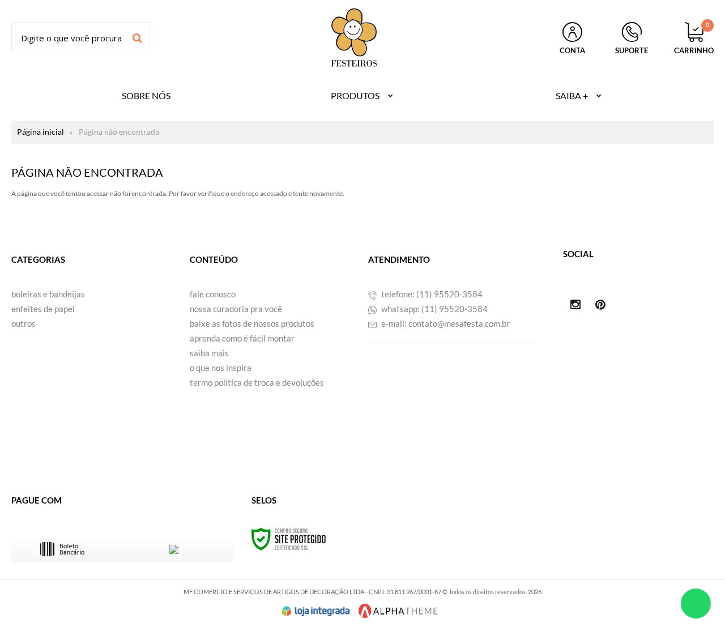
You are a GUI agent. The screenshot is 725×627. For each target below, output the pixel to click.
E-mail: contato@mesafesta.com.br (444, 323)
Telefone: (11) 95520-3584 (431, 294)
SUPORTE (631, 50)
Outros (23, 323)
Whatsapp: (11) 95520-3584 (433, 309)
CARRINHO (694, 38)
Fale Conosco (213, 294)
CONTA (572, 50)
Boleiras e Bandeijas (48, 294)
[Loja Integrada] (316, 611)
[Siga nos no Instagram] (575, 305)
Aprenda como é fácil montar (242, 338)
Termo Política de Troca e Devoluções (257, 382)
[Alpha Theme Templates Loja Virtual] (398, 611)
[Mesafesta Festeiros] (354, 38)
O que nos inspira (220, 367)
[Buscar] (137, 37)
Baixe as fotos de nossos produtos (252, 323)
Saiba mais (209, 353)
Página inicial (40, 132)
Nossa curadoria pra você (236, 309)
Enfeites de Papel (43, 309)
